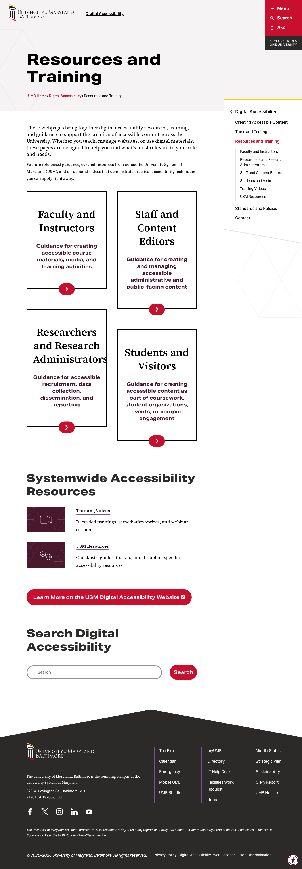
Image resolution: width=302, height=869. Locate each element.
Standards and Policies (256, 208)
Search (183, 672)
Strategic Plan (268, 761)
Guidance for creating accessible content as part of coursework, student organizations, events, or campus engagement (156, 401)
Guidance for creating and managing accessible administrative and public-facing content (156, 273)
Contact (242, 217)
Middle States (268, 750)
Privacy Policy (165, 855)
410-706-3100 (50, 797)
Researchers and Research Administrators (262, 162)
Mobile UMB (170, 782)
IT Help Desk (219, 771)
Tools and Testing (251, 131)
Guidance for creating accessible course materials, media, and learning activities (66, 256)
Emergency (169, 771)
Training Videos (253, 188)
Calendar (167, 761)
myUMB (215, 750)
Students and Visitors (257, 180)
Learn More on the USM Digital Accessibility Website (106, 597)
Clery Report (267, 782)
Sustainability (268, 771)
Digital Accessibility (105, 13)
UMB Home (37, 96)
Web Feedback (225, 855)
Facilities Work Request (221, 786)
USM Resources (253, 196)
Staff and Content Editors (261, 172)
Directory (216, 761)
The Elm (166, 750)
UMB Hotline (267, 792)
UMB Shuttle (170, 792)
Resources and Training (257, 141)
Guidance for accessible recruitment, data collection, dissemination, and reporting (66, 391)
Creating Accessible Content (261, 122)
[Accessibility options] (293, 860)
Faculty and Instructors (259, 151)
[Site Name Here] (41, 12)
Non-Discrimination (255, 855)
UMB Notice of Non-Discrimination (82, 835)
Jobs (212, 799)
